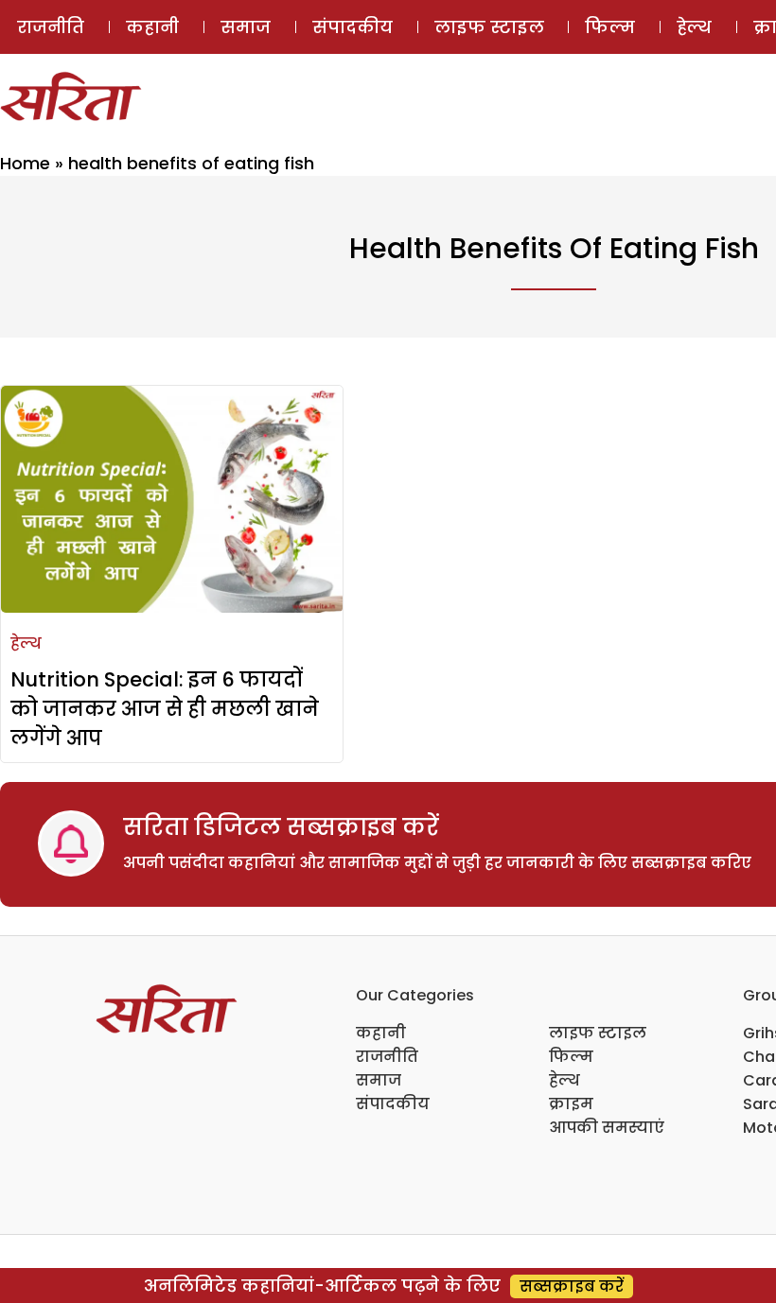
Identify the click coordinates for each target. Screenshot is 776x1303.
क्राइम (571, 1104)
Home (25, 163)
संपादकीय (352, 27)
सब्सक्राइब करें (572, 1286)
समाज (245, 27)
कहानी (152, 27)
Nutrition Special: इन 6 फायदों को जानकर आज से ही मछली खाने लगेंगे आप (164, 709)
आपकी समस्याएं (606, 1127)
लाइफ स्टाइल (489, 27)
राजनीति (50, 27)
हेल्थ (694, 27)
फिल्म (610, 27)
